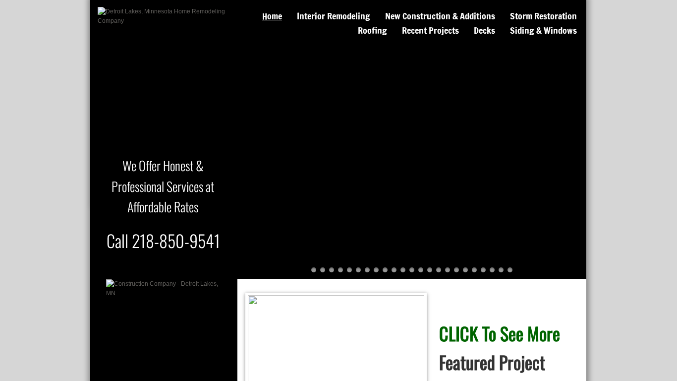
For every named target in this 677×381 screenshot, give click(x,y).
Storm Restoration (543, 15)
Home (272, 15)
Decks (484, 30)
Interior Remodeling (333, 15)
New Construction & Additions (440, 15)
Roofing (372, 30)
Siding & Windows (543, 30)
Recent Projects (430, 30)
